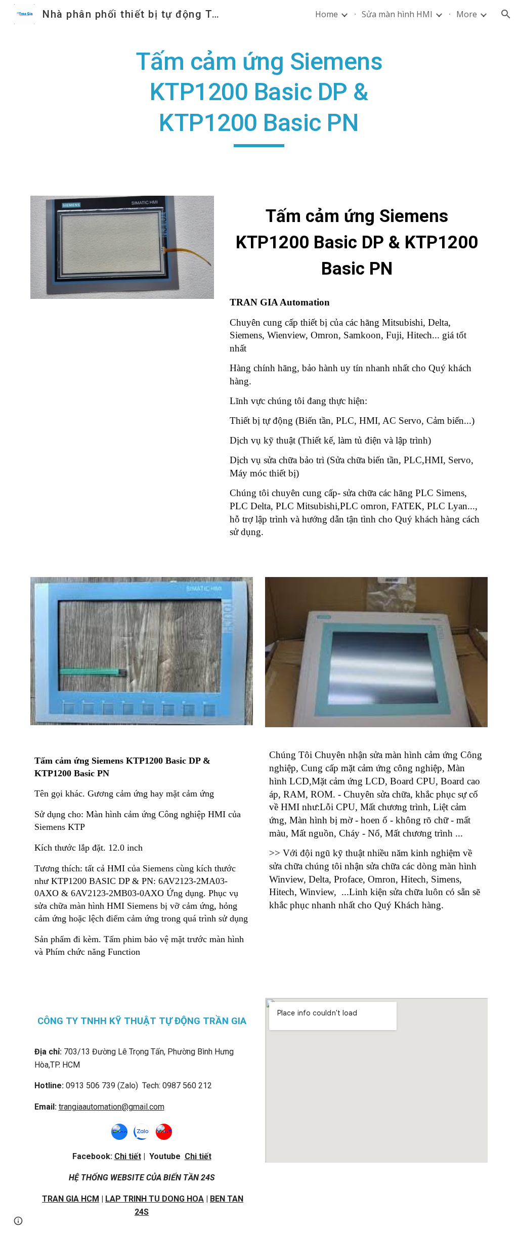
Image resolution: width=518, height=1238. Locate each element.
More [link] (466, 14)
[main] (258, 96)
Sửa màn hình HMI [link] (397, 14)
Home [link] (326, 14)
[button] (506, 14)
